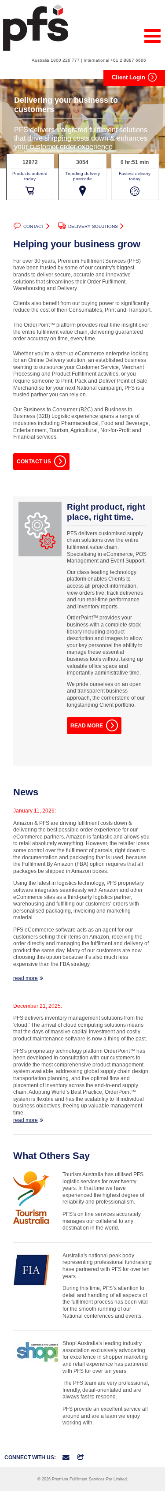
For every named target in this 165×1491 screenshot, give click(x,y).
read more (25, 978)
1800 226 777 (65, 60)
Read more (86, 726)
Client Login (128, 77)
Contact (33, 226)
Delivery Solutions (93, 226)
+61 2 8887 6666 (128, 60)
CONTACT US (34, 461)
